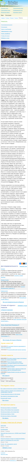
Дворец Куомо (5, 280)
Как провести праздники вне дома (9, 396)
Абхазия (2, 427)
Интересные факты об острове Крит (10, 411)
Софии (3, 100)
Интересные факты (5, 12)
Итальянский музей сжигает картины (17, 349)
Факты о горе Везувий (6, 29)
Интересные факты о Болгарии (9, 416)
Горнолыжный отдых (5, 10)
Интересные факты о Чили (7, 414)
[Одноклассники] (22, 263)
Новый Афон (8, 436)
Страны (7, 17)
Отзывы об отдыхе (5, 35)
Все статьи (5, 400)
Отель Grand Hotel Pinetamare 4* (10, 325)
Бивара (3, 269)
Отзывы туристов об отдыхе (11, 422)
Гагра (6, 427)
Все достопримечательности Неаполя (13, 302)
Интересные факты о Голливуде (9, 407)
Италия (12, 17)
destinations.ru (13, 460)
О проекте (3, 452)
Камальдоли (4, 291)
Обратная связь (4, 454)
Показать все (23, 266)
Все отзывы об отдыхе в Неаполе (12, 340)
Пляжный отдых (4, 8)
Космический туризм (6, 398)
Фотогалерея (4, 27)
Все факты (5, 418)
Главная (3, 17)
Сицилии (10, 165)
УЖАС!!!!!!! (3, 425)
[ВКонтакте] (20, 263)
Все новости (6, 375)
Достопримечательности (6, 24)
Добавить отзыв (5, 38)
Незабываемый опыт (18, 10)
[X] (24, 263)
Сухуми (7, 445)
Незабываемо (4, 429)
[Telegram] (26, 263)
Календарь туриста (17, 12)
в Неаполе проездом (7, 310)
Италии (3, 65)
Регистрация (8, 15)
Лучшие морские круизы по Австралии (10, 394)
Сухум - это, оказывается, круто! (9, 444)
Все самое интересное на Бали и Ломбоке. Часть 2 (13, 388)
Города (16, 17)
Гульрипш (7, 431)
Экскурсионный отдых (18, 8)
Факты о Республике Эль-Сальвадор (10, 409)
